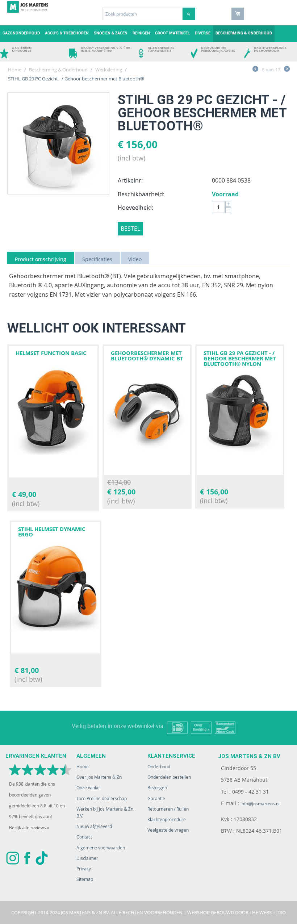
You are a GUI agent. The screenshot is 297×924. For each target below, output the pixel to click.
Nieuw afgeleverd (94, 826)
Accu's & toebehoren (67, 33)
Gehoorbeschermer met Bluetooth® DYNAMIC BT (147, 355)
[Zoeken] (189, 14)
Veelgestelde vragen (168, 830)
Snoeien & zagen (110, 33)
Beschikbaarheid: (141, 194)
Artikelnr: (130, 180)
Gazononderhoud (21, 33)
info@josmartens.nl (260, 803)
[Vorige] (255, 70)
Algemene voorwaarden (100, 848)
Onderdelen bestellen (169, 777)
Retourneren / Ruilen (168, 809)
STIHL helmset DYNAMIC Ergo (51, 531)
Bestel (130, 229)
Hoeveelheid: (135, 208)
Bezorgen (157, 788)
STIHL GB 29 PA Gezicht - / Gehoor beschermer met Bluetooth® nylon (240, 358)
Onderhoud (158, 767)
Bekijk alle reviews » (29, 827)
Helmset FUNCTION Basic (51, 353)
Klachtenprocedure (166, 819)
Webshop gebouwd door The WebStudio (236, 912)
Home (14, 69)
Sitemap (84, 879)
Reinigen (141, 33)
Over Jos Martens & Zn (99, 777)
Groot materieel (172, 33)
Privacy (83, 869)
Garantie (156, 798)
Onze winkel (88, 788)
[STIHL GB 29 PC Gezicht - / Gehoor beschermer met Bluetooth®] (58, 143)
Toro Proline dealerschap (101, 798)
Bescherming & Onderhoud (244, 33)
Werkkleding (108, 69)
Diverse (202, 33)
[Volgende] (287, 70)
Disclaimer (87, 858)
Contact (84, 837)
